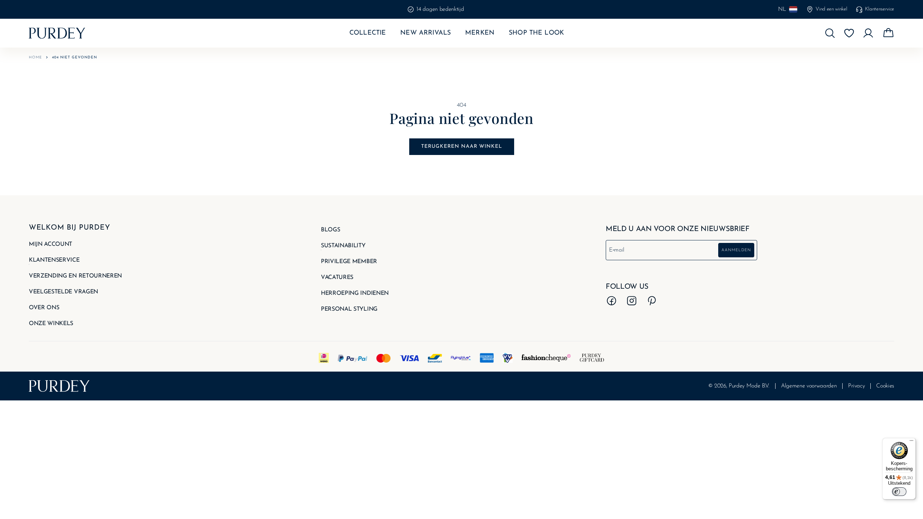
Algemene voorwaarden (809, 386)
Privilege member (349, 262)
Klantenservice (879, 9)
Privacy (856, 386)
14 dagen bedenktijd (440, 9)
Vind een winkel (831, 9)
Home (35, 57)
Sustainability (343, 246)
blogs (330, 230)
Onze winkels (51, 324)
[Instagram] (631, 300)
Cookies (885, 386)
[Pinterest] (652, 300)
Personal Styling (349, 309)
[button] (830, 33)
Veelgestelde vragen (63, 292)
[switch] (899, 491)
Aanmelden (736, 250)
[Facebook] (611, 300)
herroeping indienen (355, 293)
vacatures (337, 277)
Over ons (44, 308)
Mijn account (50, 244)
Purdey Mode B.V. (749, 386)
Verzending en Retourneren (75, 276)
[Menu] (911, 442)
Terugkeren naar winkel (461, 146)
